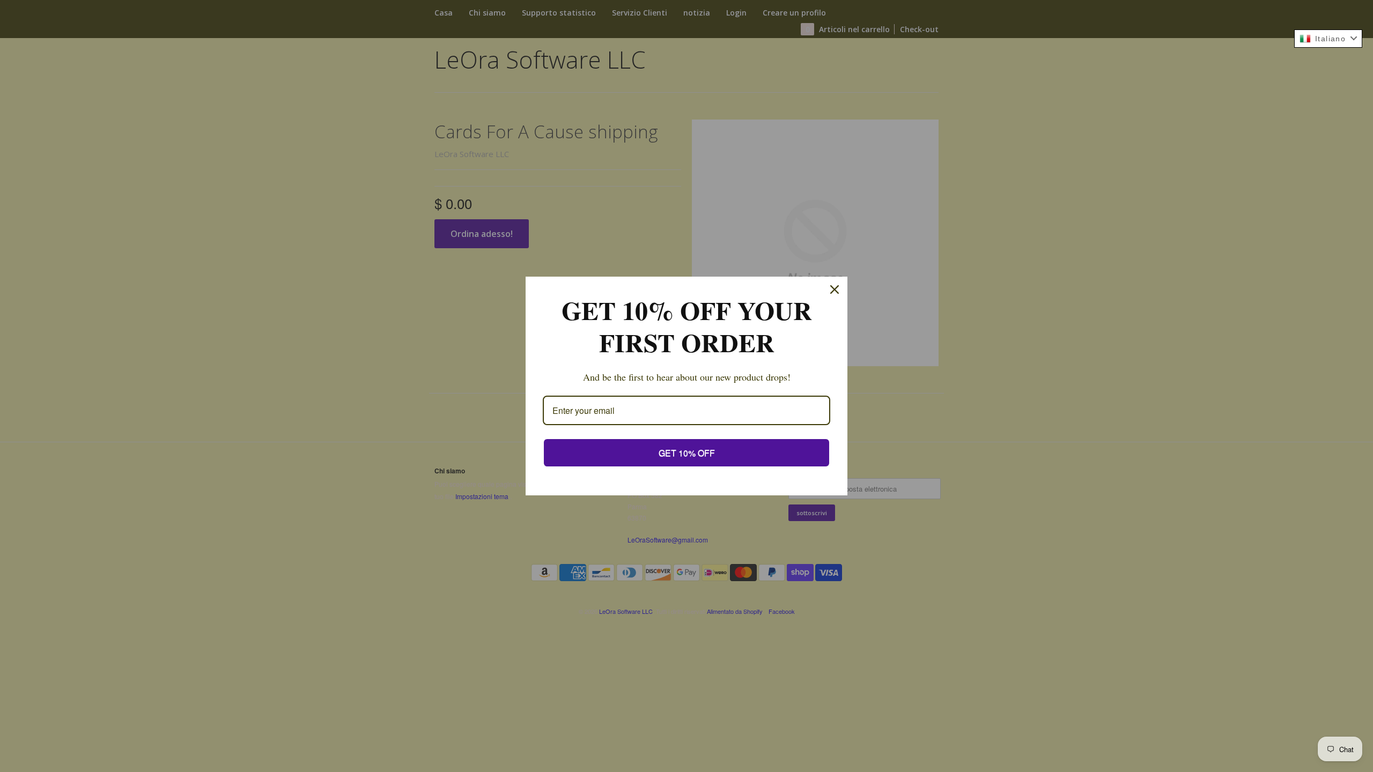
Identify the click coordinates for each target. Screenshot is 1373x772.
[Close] (834, 289)
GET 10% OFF (687, 453)
